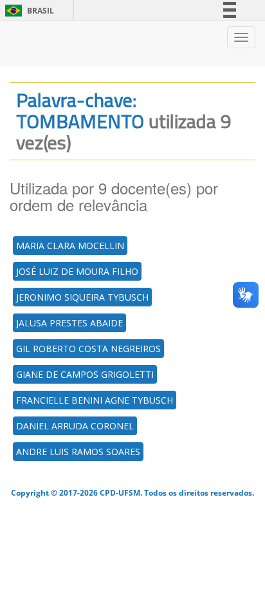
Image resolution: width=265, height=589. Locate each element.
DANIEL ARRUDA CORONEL (75, 426)
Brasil (27, 10)
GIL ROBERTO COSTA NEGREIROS (88, 348)
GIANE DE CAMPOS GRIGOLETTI (85, 374)
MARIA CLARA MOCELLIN (70, 245)
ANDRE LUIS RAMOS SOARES (78, 451)
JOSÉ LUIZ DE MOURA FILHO (77, 271)
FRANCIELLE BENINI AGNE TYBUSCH (94, 400)
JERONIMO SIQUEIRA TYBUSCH (82, 297)
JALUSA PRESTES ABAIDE (69, 323)
